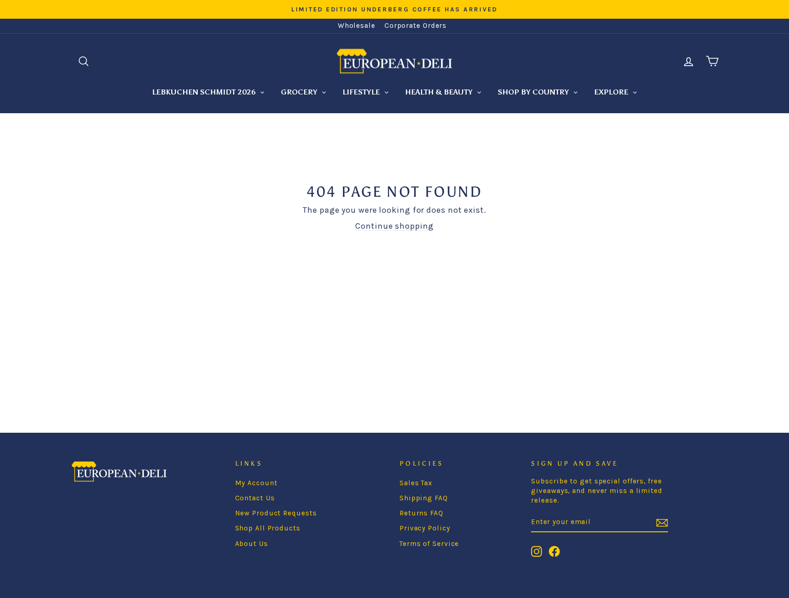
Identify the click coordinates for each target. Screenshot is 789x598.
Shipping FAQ (424, 498)
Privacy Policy (425, 528)
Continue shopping (394, 226)
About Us (251, 544)
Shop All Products (267, 528)
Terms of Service (429, 544)
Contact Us (255, 498)
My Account (256, 483)
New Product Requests (276, 513)
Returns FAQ (421, 513)
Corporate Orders (415, 25)
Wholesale (356, 25)
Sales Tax (416, 483)
